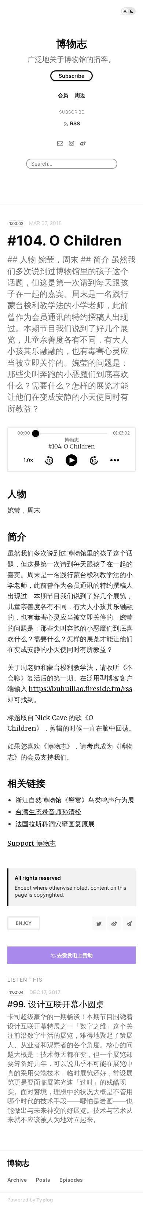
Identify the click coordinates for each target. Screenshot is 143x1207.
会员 (63, 95)
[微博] (83, 143)
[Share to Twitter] (99, 923)
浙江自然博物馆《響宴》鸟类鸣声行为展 (74, 800)
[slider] (35, 433)
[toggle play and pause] (71, 460)
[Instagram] (71, 143)
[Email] (60, 143)
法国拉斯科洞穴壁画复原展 (55, 824)
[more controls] (115, 460)
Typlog (44, 1200)
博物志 (71, 43)
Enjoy (24, 923)
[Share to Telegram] (129, 923)
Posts (43, 1180)
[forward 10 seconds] (94, 460)
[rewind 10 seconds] (49, 460)
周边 (80, 95)
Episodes (71, 1180)
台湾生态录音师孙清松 (48, 812)
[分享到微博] (114, 923)
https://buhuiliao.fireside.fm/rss (80, 688)
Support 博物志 (31, 843)
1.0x (28, 460)
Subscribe (71, 76)
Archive (17, 1180)
